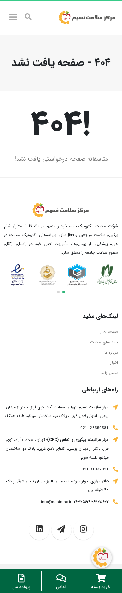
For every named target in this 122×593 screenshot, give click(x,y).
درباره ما (111, 352)
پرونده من (21, 586)
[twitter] (83, 530)
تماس (61, 586)
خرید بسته (100, 586)
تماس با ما (109, 373)
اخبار (114, 363)
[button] (63, 292)
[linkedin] (39, 530)
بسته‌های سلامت (104, 342)
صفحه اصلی (108, 332)
